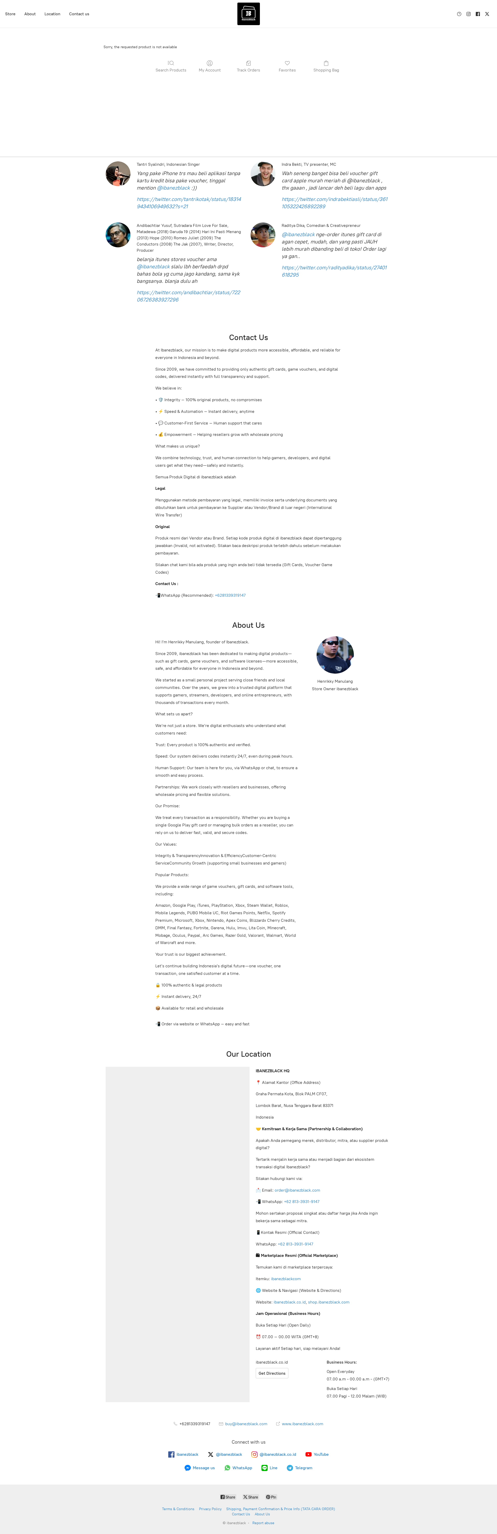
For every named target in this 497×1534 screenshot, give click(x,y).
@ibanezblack (173, 188)
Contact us (79, 13)
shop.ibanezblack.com (328, 1302)
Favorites (287, 70)
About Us (262, 1514)
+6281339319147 (230, 595)
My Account (210, 70)
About (30, 13)
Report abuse (263, 1523)
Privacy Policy (210, 1509)
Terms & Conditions (178, 1509)
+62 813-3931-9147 (301, 1201)
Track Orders (248, 70)
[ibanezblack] (248, 14)
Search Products (171, 70)
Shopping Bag (326, 70)
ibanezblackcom (286, 1278)
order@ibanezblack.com (297, 1190)
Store (10, 13)
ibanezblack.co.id (290, 1302)
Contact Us (241, 1514)
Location (52, 13)
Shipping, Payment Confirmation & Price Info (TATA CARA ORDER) (280, 1509)
